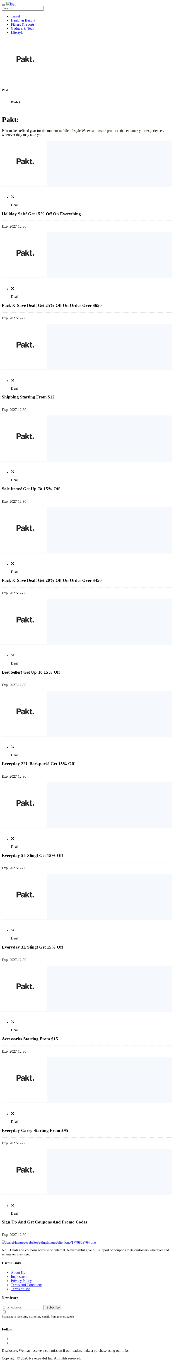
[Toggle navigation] (3, 5)
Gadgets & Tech (22, 28)
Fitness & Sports (22, 24)
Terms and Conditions (26, 1285)
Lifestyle (17, 32)
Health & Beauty (23, 20)
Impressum (19, 1277)
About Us (18, 1272)
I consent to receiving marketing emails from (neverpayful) (38, 1316)
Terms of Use (20, 1289)
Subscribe (53, 1307)
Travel (15, 16)
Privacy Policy (21, 1281)
